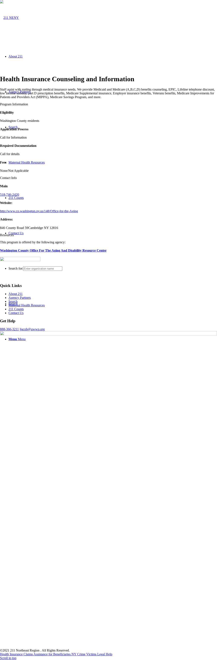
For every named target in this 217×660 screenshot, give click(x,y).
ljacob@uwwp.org (32, 329)
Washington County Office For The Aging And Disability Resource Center (53, 250)
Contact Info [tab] (8, 178)
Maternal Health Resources (26, 305)
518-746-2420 (9, 194)
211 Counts (16, 309)
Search (13, 301)
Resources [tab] (7, 235)
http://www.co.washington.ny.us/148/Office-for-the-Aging (39, 211)
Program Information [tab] (14, 104)
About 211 (15, 294)
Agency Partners (19, 297)
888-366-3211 (9, 329)
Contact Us (16, 313)
